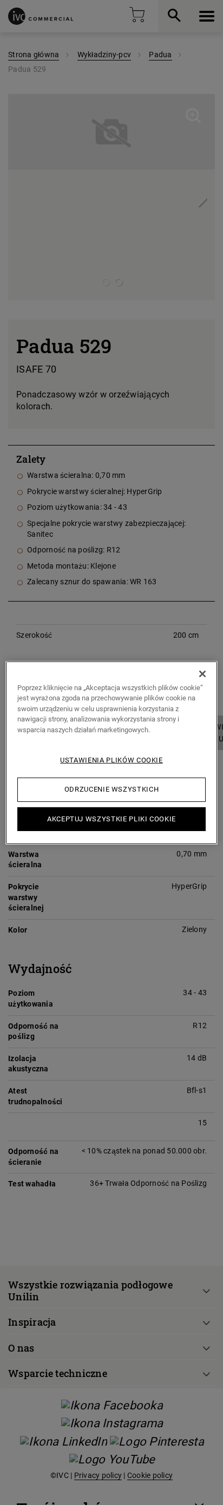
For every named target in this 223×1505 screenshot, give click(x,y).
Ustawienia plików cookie (111, 760)
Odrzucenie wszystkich (111, 789)
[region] (111, 752)
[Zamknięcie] (202, 673)
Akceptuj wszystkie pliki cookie (111, 818)
